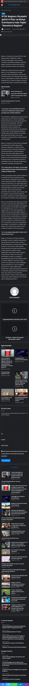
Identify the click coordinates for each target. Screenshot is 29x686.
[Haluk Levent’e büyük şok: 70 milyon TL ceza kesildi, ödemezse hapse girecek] (21, 375)
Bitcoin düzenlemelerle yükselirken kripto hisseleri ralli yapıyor (13, 518)
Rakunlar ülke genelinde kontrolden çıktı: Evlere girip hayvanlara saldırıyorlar (19, 512)
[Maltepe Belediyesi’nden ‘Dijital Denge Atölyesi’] (6, 533)
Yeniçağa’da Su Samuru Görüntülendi (21, 358)
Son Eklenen (14, 467)
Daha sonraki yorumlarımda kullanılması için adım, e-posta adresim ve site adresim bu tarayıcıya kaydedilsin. (14, 454)
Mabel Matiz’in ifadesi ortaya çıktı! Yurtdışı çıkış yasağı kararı (18, 525)
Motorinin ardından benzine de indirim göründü (19, 557)
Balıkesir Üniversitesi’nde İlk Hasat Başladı (19, 504)
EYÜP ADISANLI (7, 29)
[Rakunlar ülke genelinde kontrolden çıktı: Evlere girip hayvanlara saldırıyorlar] (6, 512)
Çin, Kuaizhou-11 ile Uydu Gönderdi (6, 398)
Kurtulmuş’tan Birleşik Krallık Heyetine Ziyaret (21, 399)
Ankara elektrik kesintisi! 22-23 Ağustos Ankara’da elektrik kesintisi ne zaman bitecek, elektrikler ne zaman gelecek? (7, 362)
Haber (9, 10)
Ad (2, 433)
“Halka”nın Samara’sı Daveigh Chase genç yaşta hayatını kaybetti (14, 570)
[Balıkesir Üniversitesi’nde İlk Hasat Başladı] (6, 506)
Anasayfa (5, 10)
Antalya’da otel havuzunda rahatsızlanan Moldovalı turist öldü (19, 599)
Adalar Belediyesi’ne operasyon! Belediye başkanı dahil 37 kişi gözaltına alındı (19, 93)
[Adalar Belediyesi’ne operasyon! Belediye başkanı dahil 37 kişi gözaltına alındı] (5, 93)
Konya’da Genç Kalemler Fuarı (5, 372)
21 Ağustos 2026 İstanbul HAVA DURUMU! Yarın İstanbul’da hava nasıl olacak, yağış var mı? (18, 607)
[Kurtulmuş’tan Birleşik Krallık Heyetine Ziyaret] (21, 392)
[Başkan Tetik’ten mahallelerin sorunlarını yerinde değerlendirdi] (6, 585)
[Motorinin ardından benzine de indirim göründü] (6, 559)
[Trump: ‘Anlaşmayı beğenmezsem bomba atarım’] (6, 592)
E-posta (3, 439)
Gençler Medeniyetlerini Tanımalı (10, 101)
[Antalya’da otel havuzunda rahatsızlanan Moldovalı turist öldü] (6, 600)
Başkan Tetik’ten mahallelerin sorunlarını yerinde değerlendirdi (18, 584)
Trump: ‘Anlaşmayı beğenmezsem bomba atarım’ (17, 591)
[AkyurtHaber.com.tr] (14, 5)
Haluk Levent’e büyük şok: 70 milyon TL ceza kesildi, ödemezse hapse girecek (21, 382)
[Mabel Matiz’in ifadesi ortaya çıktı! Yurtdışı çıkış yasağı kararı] (6, 526)
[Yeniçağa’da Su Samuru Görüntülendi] (21, 353)
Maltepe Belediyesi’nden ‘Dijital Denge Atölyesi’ (18, 532)
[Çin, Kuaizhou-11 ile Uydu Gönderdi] (7, 392)
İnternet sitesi (4, 445)
